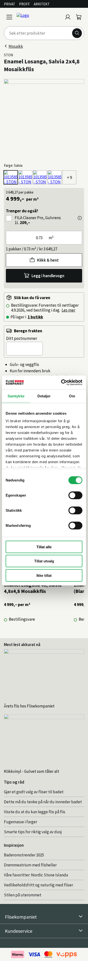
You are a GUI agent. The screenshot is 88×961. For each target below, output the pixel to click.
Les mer (68, 310)
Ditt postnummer (21, 338)
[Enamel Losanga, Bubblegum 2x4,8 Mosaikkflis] (25, 177)
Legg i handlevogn (48, 275)
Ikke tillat (44, 575)
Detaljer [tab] (44, 396)
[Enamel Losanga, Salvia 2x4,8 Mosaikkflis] (10, 177)
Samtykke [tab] (16, 396)
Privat (9, 4)
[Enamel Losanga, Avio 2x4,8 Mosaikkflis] (54, 177)
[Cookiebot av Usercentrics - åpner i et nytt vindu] (62, 382)
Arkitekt (42, 4)
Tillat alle (44, 547)
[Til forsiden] (39, 17)
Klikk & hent (48, 260)
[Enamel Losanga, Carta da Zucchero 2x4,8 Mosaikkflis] (40, 177)
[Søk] (77, 33)
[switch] (75, 495)
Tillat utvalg (44, 561)
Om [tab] (72, 396)
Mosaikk (16, 46)
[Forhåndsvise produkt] (79, 218)
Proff (24, 4)
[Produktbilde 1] (44, 119)
